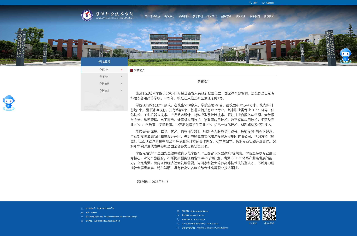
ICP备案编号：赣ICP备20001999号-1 (100, 208)
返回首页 (270, 3)
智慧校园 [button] (269, 16)
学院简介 (104, 69)
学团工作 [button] (212, 16)
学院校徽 (104, 83)
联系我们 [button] (255, 16)
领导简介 (104, 76)
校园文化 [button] (241, 16)
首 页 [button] (146, 16)
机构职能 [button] (184, 16)
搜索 (255, 3)
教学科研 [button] (198, 16)
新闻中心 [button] (169, 16)
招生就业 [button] (226, 16)
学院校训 (104, 90)
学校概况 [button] (155, 16)
